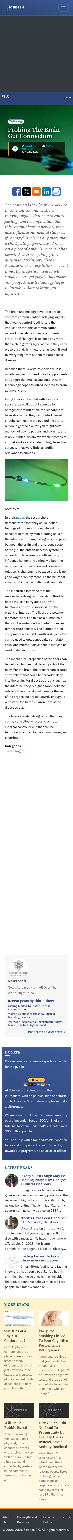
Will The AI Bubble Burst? (15, 1425)
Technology (15, 121)
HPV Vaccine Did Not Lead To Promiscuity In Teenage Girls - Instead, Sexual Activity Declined (53, 1434)
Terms (65, 1517)
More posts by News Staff (45, 1032)
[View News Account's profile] (15, 149)
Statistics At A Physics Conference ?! (15, 1336)
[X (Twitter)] (7, 96)
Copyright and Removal (27, 1519)
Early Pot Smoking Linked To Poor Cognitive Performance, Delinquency (53, 1341)
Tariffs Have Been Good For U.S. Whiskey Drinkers (43, 1220)
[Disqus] (36, 803)
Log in (67, 97)
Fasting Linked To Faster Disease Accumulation (29, 1007)
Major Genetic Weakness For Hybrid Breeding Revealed (31, 1015)
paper (19, 517)
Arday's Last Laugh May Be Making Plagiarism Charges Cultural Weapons (44, 1179)
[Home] (15, 8)
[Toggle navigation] (63, 8)
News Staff (33, 145)
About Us (7, 1519)
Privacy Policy (48, 1519)
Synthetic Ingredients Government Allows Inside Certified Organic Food (35, 1023)
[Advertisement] (36, 53)
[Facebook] (4, 96)
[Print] (56, 191)
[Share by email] (36, 191)
